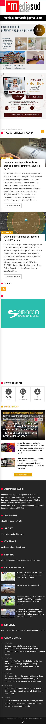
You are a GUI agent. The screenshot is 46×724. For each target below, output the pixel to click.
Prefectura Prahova (9, 497)
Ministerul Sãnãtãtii (17, 508)
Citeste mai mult (12, 206)
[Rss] (3, 289)
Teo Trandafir (34, 560)
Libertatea (10, 521)
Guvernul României (27, 505)
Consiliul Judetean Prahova (25, 494)
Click (3, 521)
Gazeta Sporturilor (8, 534)
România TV (20, 630)
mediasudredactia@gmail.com (13, 547)
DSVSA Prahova (28, 502)
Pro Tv (41, 630)
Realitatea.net (32, 630)
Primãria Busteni (14, 502)
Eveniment (7, 158)
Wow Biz (19, 521)
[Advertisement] (23, 355)
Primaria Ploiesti (7, 494)
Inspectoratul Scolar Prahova (21, 500)
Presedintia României (9, 505)
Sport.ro (20, 534)
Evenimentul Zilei (7, 630)
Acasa (3, 130)
